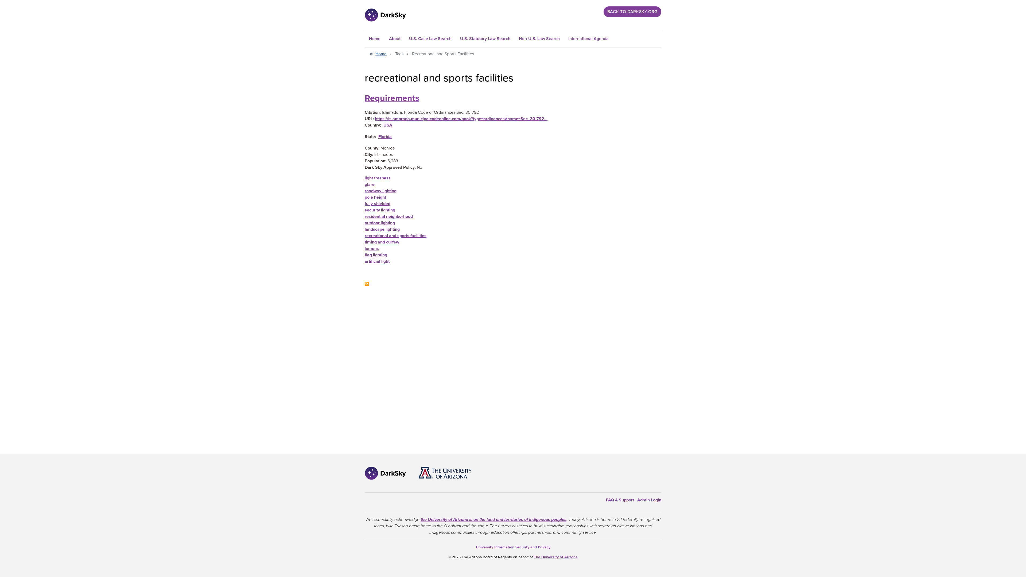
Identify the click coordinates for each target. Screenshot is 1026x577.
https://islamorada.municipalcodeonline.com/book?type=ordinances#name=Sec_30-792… (461, 118)
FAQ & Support (620, 500)
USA (387, 125)
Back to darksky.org (632, 11)
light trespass (378, 178)
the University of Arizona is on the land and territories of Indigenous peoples (493, 519)
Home (374, 38)
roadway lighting (381, 191)
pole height (375, 197)
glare (370, 184)
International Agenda (588, 38)
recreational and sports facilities (395, 235)
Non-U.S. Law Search (539, 38)
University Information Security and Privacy (513, 547)
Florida (385, 136)
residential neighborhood (389, 216)
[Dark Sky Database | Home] (385, 15)
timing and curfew (382, 242)
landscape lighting (382, 229)
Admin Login (649, 500)
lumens (372, 248)
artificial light (377, 261)
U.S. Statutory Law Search (485, 38)
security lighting (380, 210)
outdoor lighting (380, 223)
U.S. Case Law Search (430, 38)
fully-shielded (377, 203)
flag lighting (376, 255)
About (395, 38)
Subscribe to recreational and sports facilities (367, 284)
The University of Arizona (556, 557)
